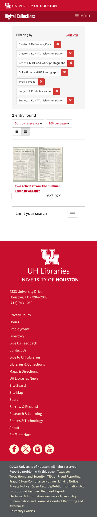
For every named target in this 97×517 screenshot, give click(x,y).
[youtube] (49, 449)
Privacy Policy (20, 315)
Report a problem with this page (32, 471)
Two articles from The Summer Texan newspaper (37, 188)
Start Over (72, 35)
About (14, 427)
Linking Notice (68, 481)
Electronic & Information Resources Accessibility (43, 496)
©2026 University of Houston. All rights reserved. (43, 466)
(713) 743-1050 (20, 302)
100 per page (58, 123)
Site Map (16, 392)
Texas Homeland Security (27, 476)
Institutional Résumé (24, 491)
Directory (16, 336)
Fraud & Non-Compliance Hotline (32, 481)
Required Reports (53, 491)
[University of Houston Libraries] (48, 265)
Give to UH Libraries (24, 357)
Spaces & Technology (26, 420)
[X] (26, 449)
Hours (14, 322)
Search (14, 399)
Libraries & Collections (27, 364)
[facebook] (14, 449)
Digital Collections (20, 16)
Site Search (18, 385)
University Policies (22, 511)
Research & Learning (25, 413)
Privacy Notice (19, 486)
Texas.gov (64, 471)
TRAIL (51, 476)
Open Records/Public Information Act (58, 486)
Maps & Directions (23, 371)
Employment (19, 329)
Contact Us (17, 350)
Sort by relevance (27, 123)
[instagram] (37, 449)
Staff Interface (20, 434)
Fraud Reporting (69, 476)
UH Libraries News (23, 378)
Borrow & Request (23, 406)
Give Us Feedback (23, 343)
